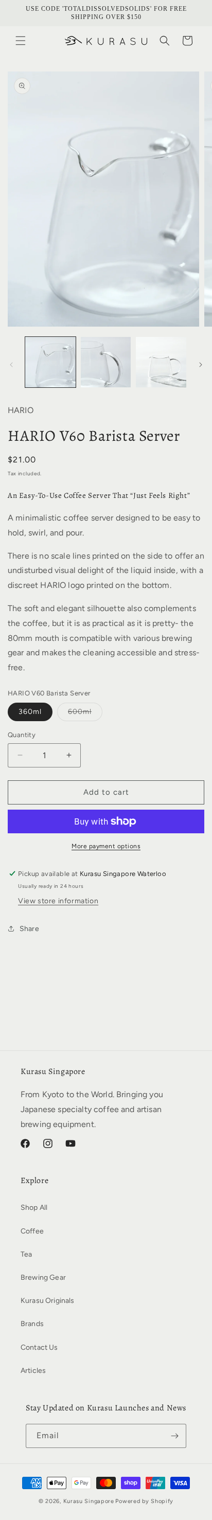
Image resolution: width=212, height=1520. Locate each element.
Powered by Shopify (144, 1501)
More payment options (106, 846)
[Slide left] (11, 364)
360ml (30, 711)
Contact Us (39, 1347)
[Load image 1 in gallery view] (50, 362)
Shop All (34, 1207)
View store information (58, 901)
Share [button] (29, 928)
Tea (26, 1254)
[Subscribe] (174, 1436)
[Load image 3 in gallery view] (161, 362)
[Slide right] (200, 364)
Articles (33, 1370)
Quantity (22, 735)
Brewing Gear (43, 1277)
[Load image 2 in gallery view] (106, 362)
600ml (85, 714)
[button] (20, 40)
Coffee (32, 1231)
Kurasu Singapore (88, 1501)
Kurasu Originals (48, 1300)
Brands (32, 1323)
